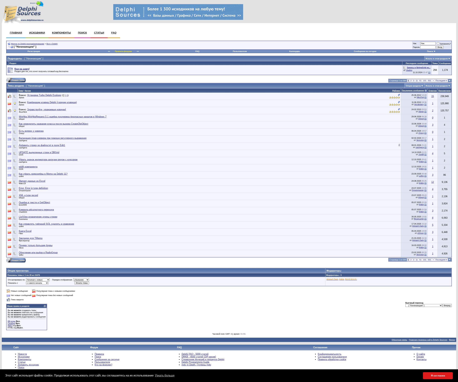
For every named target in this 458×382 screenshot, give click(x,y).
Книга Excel (25, 231)
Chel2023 (23, 212)
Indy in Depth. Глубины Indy (196, 364)
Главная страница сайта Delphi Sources (428, 340)
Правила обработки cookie (332, 359)
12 (432, 182)
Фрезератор (24, 241)
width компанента (28, 166)
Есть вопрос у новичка (31, 131)
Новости (22, 354)
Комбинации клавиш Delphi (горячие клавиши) (52, 102)
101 (424, 81)
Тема (20, 91)
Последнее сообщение (413, 90)
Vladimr (409, 70)
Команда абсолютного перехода (36, 209)
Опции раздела (413, 86)
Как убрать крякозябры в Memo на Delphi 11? (43, 173)
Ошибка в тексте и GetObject (34, 202)
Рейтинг (396, 91)
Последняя (441, 81)
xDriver (420, 233)
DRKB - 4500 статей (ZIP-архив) (199, 356)
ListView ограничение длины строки (38, 216)
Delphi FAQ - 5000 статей (195, 354)
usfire (21, 176)
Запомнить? (445, 44)
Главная (16, 32)
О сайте (420, 354)
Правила (99, 354)
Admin (21, 98)
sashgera (23, 140)
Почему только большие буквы (35, 245)
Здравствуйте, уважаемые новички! (46, 109)
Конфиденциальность (329, 354)
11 (417, 81)
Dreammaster (25, 190)
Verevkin (420, 140)
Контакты (421, 359)
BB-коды (11, 321)
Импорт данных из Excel (32, 181)
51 (420, 81)
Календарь (294, 51)
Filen (21, 233)
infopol (21, 119)
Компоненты (61, 32)
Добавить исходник (28, 364)
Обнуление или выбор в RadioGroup (38, 252)
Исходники (37, 32)
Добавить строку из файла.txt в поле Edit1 (42, 145)
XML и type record (28, 195)
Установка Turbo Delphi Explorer (44, 95)
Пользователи (240, 51)
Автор (28, 91)
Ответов (432, 91)
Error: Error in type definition (33, 188)
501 (429, 81)
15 (432, 96)
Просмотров (444, 91)
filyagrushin (419, 219)
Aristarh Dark (418, 226)
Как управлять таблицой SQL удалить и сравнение (46, 224)
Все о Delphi (52, 44)
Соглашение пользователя (332, 356)
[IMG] (10, 325)
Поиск (82, 32)
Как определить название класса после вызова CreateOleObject (53, 123)
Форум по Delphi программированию (27, 44)
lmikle (421, 162)
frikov (21, 248)
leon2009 (23, 205)
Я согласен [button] (438, 375)
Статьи (99, 32)
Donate (420, 356)
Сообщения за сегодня (365, 51)
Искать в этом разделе (437, 59)
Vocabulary (419, 104)
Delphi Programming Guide (195, 362)
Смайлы (11, 323)
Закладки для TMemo (30, 238)
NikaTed (420, 97)
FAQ (113, 32)
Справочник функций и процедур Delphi (203, 359)
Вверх (452, 340)
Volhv (21, 255)
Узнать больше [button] (165, 375)
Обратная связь (399, 340)
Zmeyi (21, 133)
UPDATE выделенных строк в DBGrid (39, 152)
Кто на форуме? (103, 364)
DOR (21, 155)
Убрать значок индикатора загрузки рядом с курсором (48, 159)
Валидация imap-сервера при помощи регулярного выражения (52, 138)
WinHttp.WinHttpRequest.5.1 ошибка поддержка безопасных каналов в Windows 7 (62, 116)
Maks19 (22, 183)
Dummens (23, 219)
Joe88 (421, 154)
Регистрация (34, 51)
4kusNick (23, 112)
